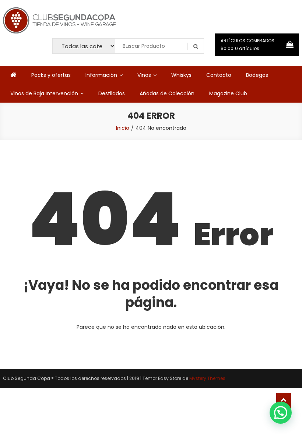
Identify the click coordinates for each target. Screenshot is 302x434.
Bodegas (257, 75)
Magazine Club (228, 93)
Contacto (218, 75)
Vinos (144, 75)
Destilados (111, 93)
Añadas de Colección (167, 93)
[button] (281, 413)
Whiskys (181, 75)
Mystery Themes (207, 378)
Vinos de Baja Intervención (44, 93)
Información (101, 75)
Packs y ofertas (51, 75)
